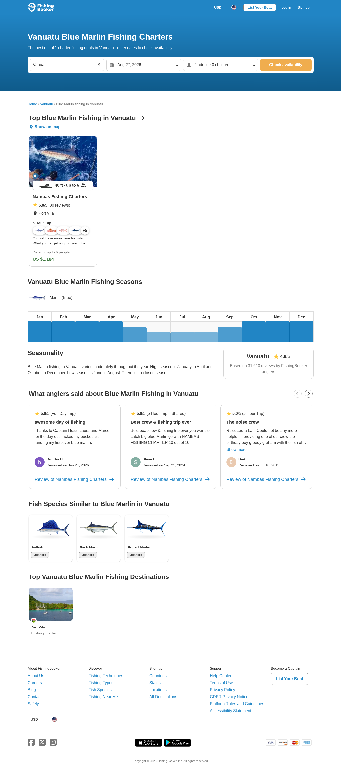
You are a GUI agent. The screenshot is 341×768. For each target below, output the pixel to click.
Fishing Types (100, 683)
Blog (32, 690)
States (155, 683)
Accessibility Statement (230, 711)
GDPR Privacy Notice (229, 697)
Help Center (220, 676)
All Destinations (163, 697)
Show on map (48, 127)
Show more (236, 449)
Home (32, 104)
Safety (33, 704)
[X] (42, 742)
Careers (35, 683)
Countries (158, 676)
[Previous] (298, 394)
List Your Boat (260, 7)
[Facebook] (31, 742)
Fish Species (100, 690)
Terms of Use (221, 683)
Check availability (285, 65)
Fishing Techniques (105, 676)
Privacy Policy (222, 690)
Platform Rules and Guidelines (237, 704)
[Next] (309, 394)
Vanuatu (46, 104)
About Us (36, 676)
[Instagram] (53, 742)
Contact (34, 697)
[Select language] (233, 7)
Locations (158, 690)
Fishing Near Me (103, 697)
